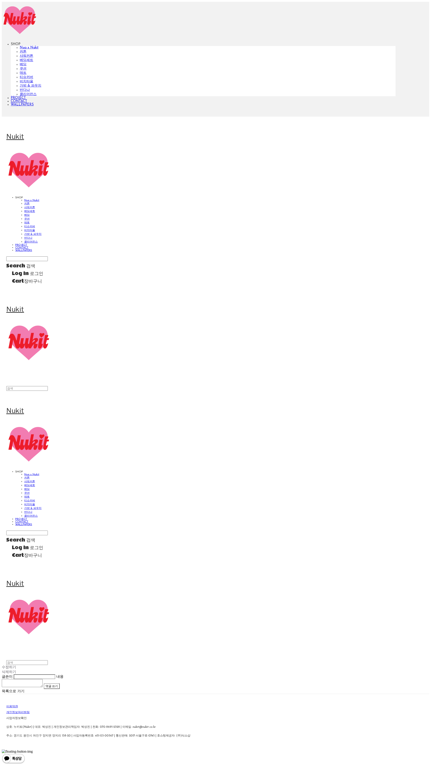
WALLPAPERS (22, 104)
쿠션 (23, 68)
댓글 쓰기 (52, 686)
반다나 (25, 90)
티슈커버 (26, 77)
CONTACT (19, 101)
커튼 (23, 51)
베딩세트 (26, 60)
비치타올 (26, 81)
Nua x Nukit (29, 47)
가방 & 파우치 (30, 85)
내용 (60, 677)
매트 (23, 73)
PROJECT (18, 98)
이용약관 (12, 706)
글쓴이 (7, 677)
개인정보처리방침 (18, 712)
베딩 (23, 64)
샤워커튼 (26, 56)
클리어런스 (28, 94)
